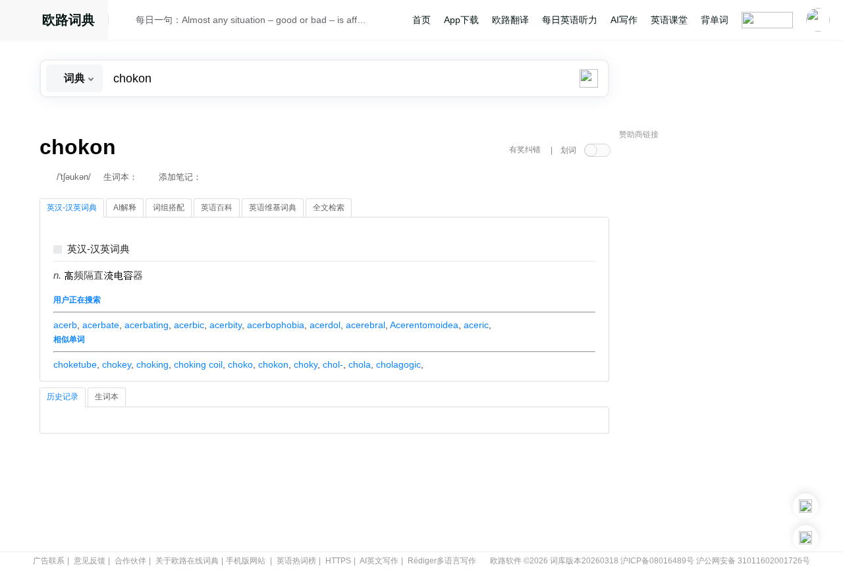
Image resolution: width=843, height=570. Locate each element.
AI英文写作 (379, 560)
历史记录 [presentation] (62, 396)
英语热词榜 (296, 560)
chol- (333, 364)
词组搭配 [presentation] (168, 207)
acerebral (365, 325)
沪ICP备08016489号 (657, 560)
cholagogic (398, 364)
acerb (65, 325)
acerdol (325, 325)
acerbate (100, 325)
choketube (75, 364)
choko (240, 364)
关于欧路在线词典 (187, 560)
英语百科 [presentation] (216, 207)
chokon (273, 364)
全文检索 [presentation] (328, 207)
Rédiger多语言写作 (442, 560)
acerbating (146, 325)
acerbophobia (275, 325)
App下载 (461, 19)
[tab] (72, 208)
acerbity (225, 325)
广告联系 (49, 560)
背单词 (714, 19)
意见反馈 (89, 560)
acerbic (189, 325)
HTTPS (338, 560)
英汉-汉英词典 (98, 249)
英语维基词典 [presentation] (272, 207)
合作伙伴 (130, 560)
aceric (476, 325)
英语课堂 (669, 19)
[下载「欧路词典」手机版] (805, 506)
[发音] (125, 21)
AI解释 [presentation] (124, 207)
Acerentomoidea (424, 325)
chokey (116, 364)
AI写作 (624, 19)
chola (359, 364)
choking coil (198, 364)
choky (305, 364)
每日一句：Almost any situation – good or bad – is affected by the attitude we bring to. (251, 19)
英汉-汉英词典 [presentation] (72, 207)
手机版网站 (245, 560)
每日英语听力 (569, 19)
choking (152, 364)
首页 (421, 19)
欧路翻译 (510, 19)
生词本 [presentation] (107, 396)
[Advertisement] (718, 346)
